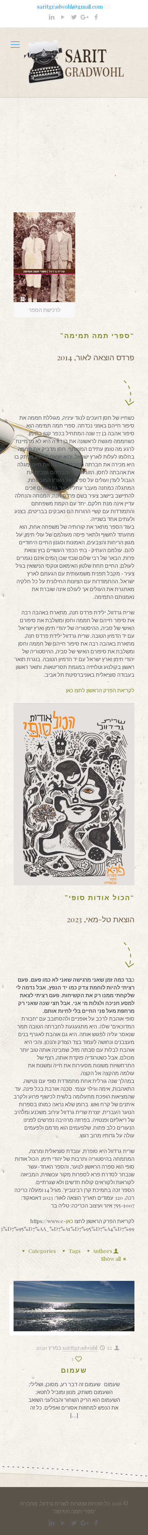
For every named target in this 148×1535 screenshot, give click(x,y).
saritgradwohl (79, 1347)
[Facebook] (96, 17)
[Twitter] (74, 17)
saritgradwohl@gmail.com (70, 6)
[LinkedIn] (52, 17)
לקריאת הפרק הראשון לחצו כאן (100, 690)
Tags (75, 1250)
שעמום (74, 1369)
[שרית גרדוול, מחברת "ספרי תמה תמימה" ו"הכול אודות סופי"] (74, 62)
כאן (70, 1220)
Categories (42, 1250)
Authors (102, 1250)
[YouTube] (63, 17)
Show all (111, 1258)
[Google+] (85, 17)
